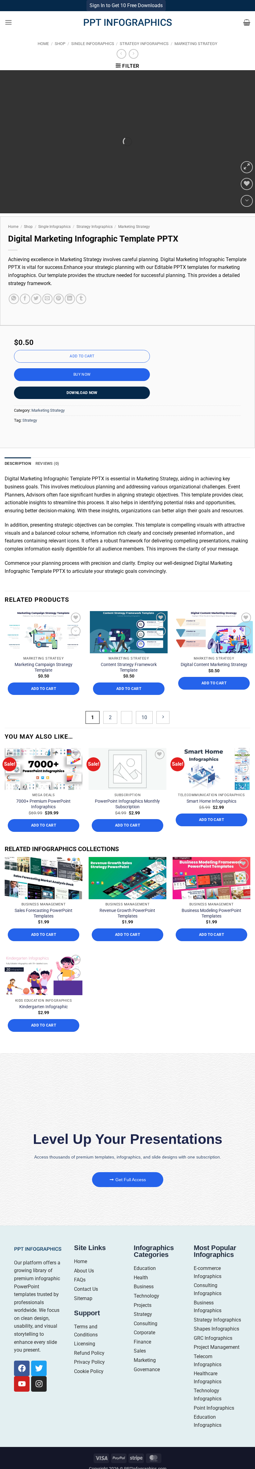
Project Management (216, 1347)
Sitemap (83, 1298)
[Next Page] (162, 717)
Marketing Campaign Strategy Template (43, 667)
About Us (84, 1271)
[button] (8, 22)
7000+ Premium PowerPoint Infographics (43, 804)
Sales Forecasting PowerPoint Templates (43, 913)
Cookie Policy (89, 1371)
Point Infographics (214, 1408)
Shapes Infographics (216, 1329)
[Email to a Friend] (47, 299)
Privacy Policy (89, 1362)
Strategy (29, 420)
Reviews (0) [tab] (47, 463)
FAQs (80, 1280)
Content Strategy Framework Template (129, 667)
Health (141, 1278)
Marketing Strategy (195, 43)
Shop (60, 43)
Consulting (145, 1323)
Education (145, 1268)
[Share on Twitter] (36, 299)
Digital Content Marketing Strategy (214, 664)
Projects (142, 1305)
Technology (146, 1296)
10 (144, 717)
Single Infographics (92, 43)
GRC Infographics (213, 1338)
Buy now (82, 374)
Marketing (145, 1360)
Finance (142, 1342)
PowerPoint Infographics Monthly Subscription (127, 804)
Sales (140, 1351)
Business (144, 1287)
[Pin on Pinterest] (58, 299)
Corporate (144, 1332)
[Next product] (121, 54)
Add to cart (82, 356)
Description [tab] (18, 463)
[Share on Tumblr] (81, 299)
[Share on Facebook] (25, 299)
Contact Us (86, 1289)
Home (43, 43)
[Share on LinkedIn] (70, 299)
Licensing (84, 1344)
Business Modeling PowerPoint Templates (211, 913)
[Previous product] (133, 54)
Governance (147, 1369)
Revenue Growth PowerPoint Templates (127, 913)
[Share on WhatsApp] (14, 299)
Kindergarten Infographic (43, 1006)
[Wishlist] (247, 184)
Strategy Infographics (144, 43)
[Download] (247, 201)
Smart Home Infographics (211, 801)
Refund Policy (89, 1353)
